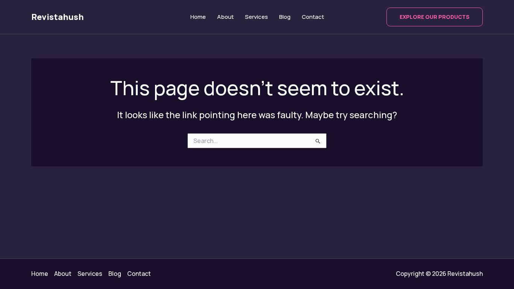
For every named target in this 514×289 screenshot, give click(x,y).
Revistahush (57, 17)
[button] (434, 17)
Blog (284, 17)
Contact (313, 17)
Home (198, 17)
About (225, 17)
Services (256, 17)
